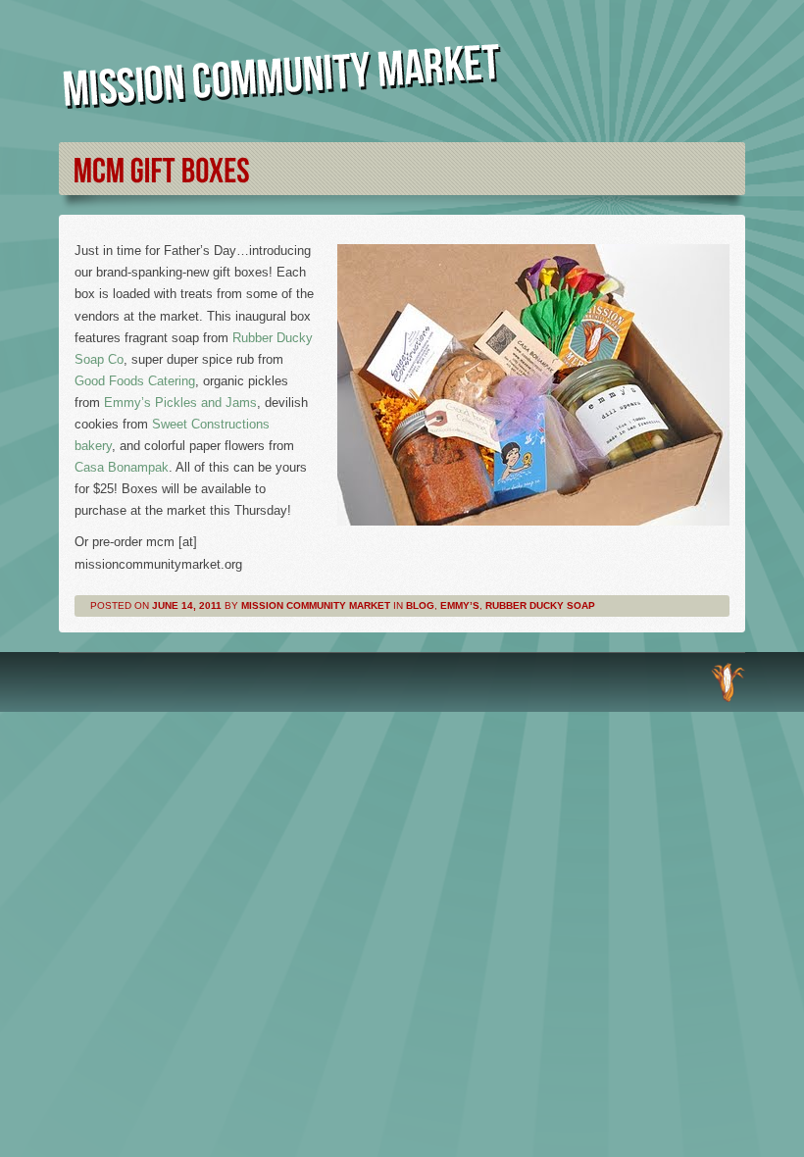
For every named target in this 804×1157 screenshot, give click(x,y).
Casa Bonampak (122, 467)
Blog (420, 605)
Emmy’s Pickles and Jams (180, 402)
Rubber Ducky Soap (540, 605)
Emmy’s (459, 605)
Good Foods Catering (135, 381)
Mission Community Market (315, 605)
